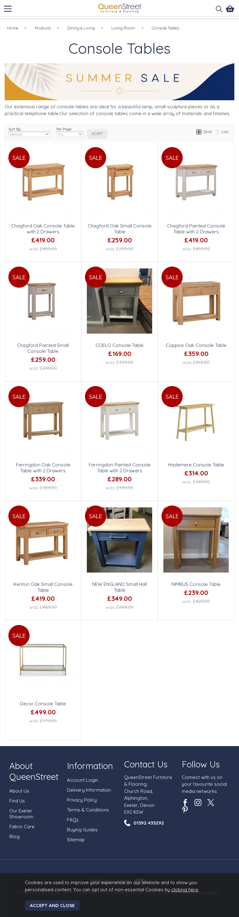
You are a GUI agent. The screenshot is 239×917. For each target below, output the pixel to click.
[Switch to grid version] (199, 131)
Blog (14, 836)
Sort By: (14, 129)
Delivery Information (89, 790)
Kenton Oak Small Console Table (43, 587)
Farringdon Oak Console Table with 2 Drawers (43, 468)
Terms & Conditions (88, 810)
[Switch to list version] (217, 131)
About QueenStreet (34, 771)
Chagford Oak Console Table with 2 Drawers (43, 229)
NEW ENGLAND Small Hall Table (119, 587)
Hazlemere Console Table (196, 465)
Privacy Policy (82, 800)
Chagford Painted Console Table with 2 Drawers (196, 229)
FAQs (73, 820)
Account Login (82, 780)
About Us (19, 791)
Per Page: (64, 129)
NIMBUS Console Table (196, 584)
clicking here (184, 889)
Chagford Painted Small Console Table (43, 348)
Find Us (17, 801)
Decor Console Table (43, 704)
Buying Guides (82, 830)
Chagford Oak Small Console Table (120, 229)
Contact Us (145, 764)
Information (90, 765)
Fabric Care (22, 826)
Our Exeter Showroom (21, 814)
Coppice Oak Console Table (196, 345)
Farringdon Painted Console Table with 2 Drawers (120, 468)
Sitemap (76, 840)
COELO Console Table (119, 345)
